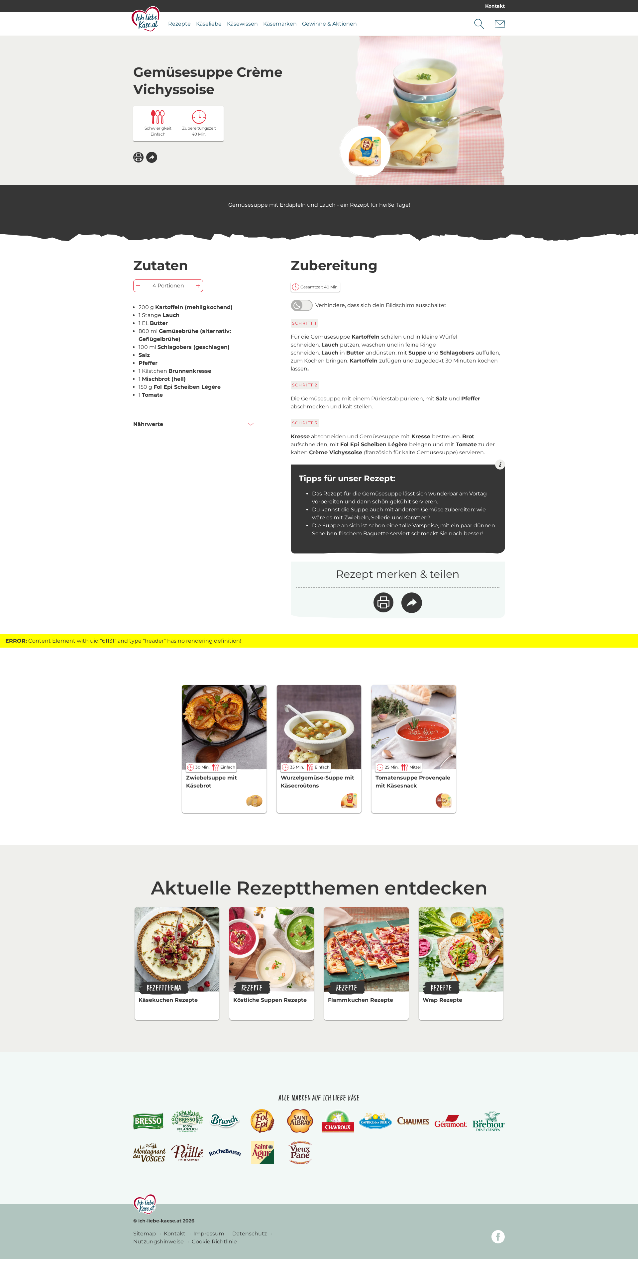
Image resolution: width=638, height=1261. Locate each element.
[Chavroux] (338, 1120)
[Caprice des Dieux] (375, 1121)
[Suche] (479, 24)
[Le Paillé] (187, 1152)
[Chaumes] (413, 1121)
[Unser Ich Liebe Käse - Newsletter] (500, 24)
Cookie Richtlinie (214, 1241)
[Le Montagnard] (149, 1152)
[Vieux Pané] (300, 1152)
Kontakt (495, 6)
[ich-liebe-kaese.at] (144, 1204)
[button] (151, 157)
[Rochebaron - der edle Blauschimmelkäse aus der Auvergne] (225, 1152)
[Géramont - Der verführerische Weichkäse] (451, 1121)
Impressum (209, 1233)
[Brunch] (225, 1120)
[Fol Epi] (262, 1121)
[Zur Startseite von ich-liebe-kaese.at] (145, 19)
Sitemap (145, 1233)
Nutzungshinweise (159, 1241)
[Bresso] (149, 1120)
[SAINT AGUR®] (262, 1152)
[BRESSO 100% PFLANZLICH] (187, 1121)
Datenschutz (250, 1233)
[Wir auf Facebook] (498, 1238)
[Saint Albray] (300, 1121)
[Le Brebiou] (489, 1121)
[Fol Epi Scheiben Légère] (364, 151)
